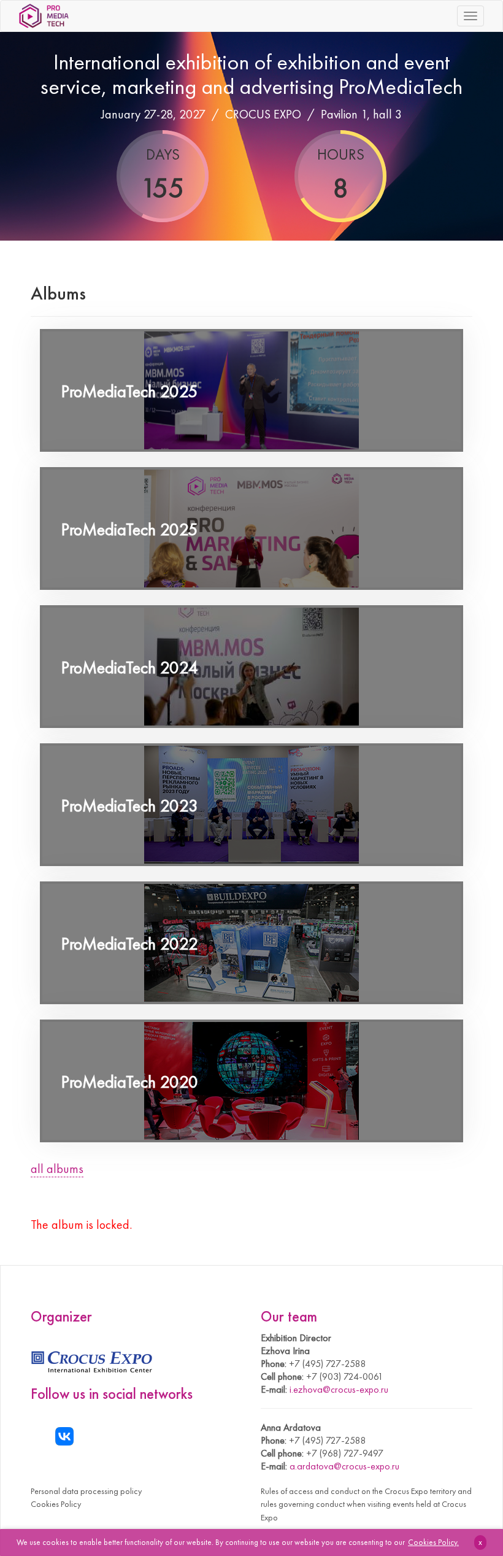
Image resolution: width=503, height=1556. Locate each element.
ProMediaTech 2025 (129, 391)
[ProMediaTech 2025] (251, 390)
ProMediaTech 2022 (129, 943)
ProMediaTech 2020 (129, 1082)
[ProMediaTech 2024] (251, 666)
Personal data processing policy (86, 1490)
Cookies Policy (56, 1503)
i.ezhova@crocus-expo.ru (339, 1389)
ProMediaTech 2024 (129, 667)
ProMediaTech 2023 (129, 805)
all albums (57, 1169)
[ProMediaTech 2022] (251, 942)
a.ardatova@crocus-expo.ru (344, 1466)
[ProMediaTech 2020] (251, 1081)
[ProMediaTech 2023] (251, 804)
